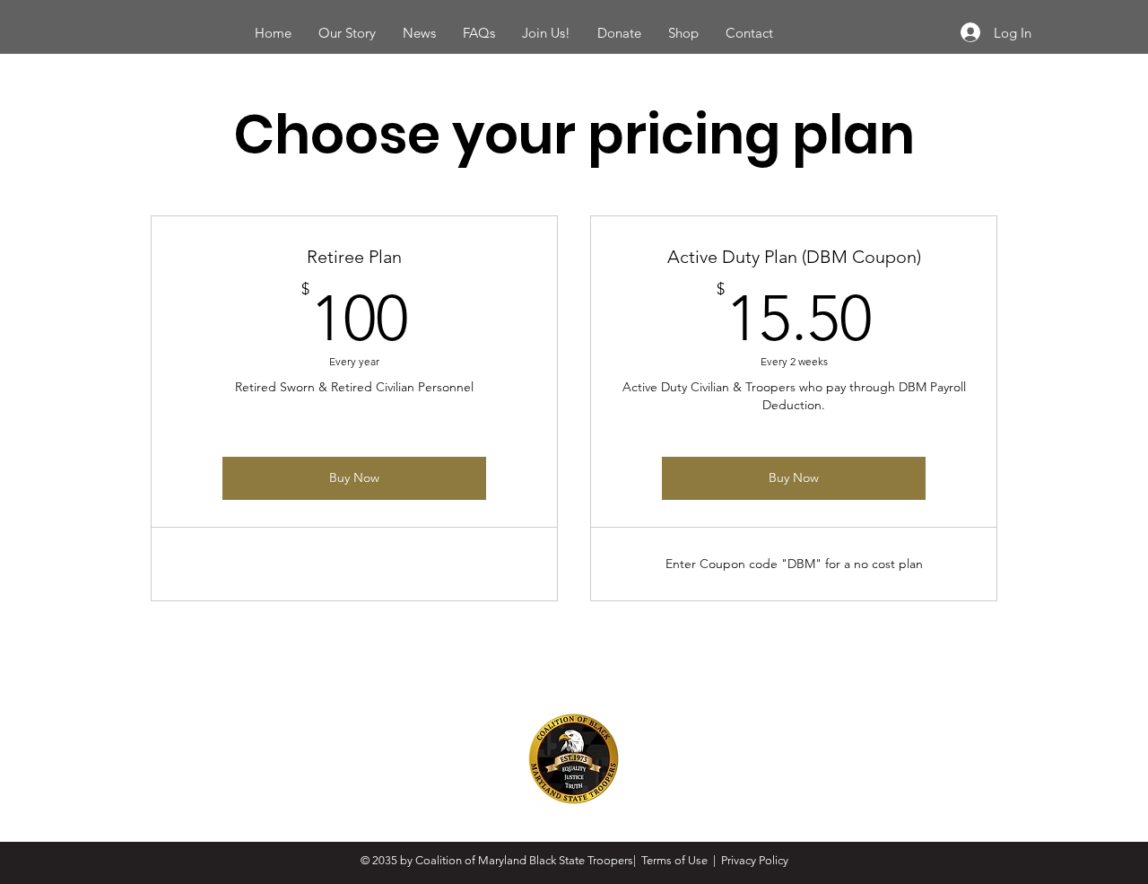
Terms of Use (674, 860)
